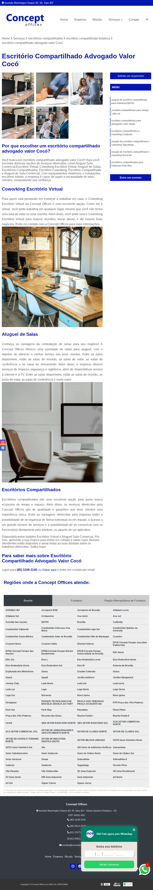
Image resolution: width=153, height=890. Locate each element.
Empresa (80, 19)
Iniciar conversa (109, 864)
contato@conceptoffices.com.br (78, 845)
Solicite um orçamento (131, 75)
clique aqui (49, 569)
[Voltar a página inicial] (25, 20)
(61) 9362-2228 (77, 838)
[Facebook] (80, 866)
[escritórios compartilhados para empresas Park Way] (86, 89)
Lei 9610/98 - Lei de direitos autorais (73, 792)
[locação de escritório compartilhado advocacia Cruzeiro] (52, 123)
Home (64, 19)
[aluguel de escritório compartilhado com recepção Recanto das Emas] (18, 89)
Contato (134, 19)
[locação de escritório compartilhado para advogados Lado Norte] (18, 123)
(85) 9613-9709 (77, 826)
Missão (97, 19)
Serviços (114, 19)
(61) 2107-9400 (77, 832)
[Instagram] (73, 866)
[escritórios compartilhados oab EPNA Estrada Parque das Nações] (52, 89)
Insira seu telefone (109, 846)
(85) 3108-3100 (27, 569)
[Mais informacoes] (147, 19)
